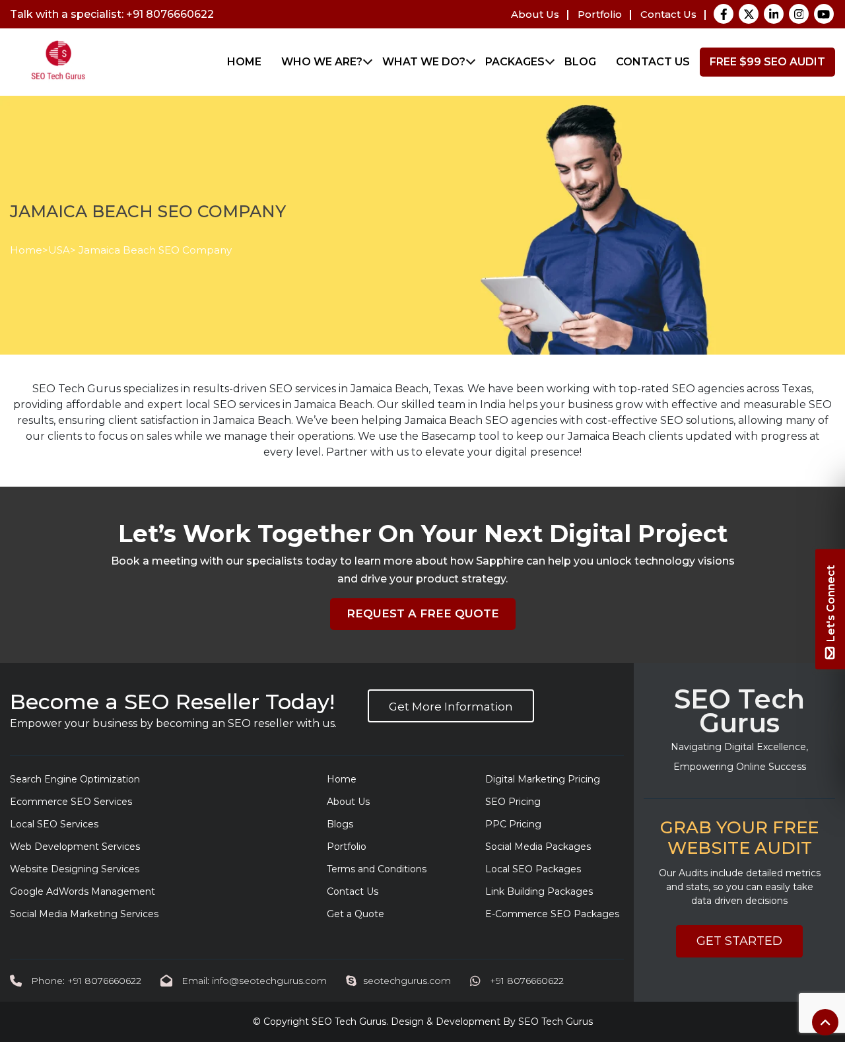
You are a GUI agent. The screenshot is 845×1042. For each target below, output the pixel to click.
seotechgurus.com (407, 981)
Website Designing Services (74, 869)
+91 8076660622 (525, 981)
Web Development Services (75, 846)
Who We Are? (321, 61)
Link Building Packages (539, 891)
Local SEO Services (54, 824)
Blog (580, 61)
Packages (515, 61)
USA (59, 250)
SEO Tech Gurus (349, 1021)
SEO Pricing (513, 802)
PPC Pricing (513, 824)
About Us (535, 14)
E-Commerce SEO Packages (552, 914)
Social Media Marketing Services (84, 914)
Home (244, 61)
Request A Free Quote (423, 613)
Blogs (340, 824)
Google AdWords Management (82, 891)
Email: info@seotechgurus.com (253, 981)
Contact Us (668, 14)
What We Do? (423, 61)
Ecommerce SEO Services (71, 802)
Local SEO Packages (533, 869)
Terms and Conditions (376, 869)
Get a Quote (355, 914)
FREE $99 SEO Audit (767, 61)
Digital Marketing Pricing (542, 779)
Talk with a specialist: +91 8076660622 (112, 14)
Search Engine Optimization (75, 779)
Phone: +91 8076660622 (84, 981)
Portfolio (600, 14)
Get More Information (451, 706)
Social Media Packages (538, 846)
